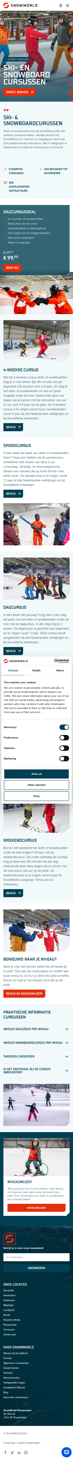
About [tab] (60, 670)
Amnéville (8, 1290)
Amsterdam (9, 1295)
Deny (36, 796)
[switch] (64, 737)
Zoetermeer (9, 1334)
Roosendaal (9, 1324)
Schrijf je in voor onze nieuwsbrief (23, 1248)
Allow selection (37, 784)
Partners (8, 1372)
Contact (7, 1358)
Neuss (6, 1314)
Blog (5, 1392)
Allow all (36, 773)
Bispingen (8, 1305)
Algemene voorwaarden (16, 1363)
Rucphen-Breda (11, 1319)
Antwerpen (9, 1300)
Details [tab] (36, 670)
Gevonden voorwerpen (15, 1397)
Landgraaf (8, 1310)
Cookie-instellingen (28, 1443)
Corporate (9, 1443)
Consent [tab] (13, 670)
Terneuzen (9, 1329)
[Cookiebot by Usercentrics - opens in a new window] (54, 661)
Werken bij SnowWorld (15, 1353)
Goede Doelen (11, 1367)
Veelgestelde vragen (14, 1382)
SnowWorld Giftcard (14, 1387)
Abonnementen (11, 1377)
